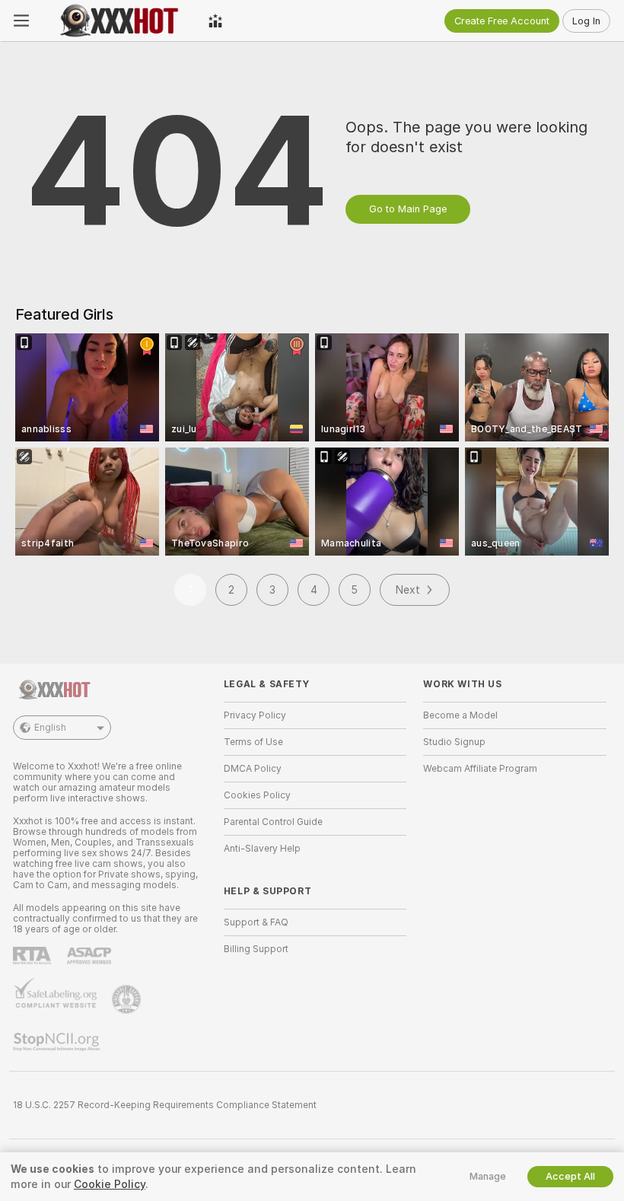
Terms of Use (253, 742)
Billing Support (256, 949)
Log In (586, 21)
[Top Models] (215, 20)
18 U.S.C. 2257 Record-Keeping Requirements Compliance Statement (165, 1105)
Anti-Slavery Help (262, 848)
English (50, 727)
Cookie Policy (109, 1184)
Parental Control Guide (273, 822)
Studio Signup (454, 742)
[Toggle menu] (21, 20)
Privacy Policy (255, 715)
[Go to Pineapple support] (128, 999)
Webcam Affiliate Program (480, 768)
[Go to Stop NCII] (58, 1042)
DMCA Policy (253, 768)
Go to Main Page (408, 209)
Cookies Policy (257, 795)
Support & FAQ (256, 922)
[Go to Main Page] (119, 20)
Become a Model (460, 715)
